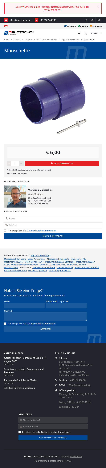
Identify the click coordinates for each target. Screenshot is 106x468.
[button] (98, 7)
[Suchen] (79, 33)
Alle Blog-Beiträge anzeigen (18, 387)
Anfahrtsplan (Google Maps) (74, 375)
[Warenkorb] (86, 33)
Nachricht (8, 311)
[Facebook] (86, 20)
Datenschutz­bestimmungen (41, 230)
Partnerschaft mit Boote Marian (20, 380)
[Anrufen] (36, 20)
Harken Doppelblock (37, 270)
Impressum (41, 460)
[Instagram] (99, 20)
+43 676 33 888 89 (39, 203)
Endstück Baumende (76, 264)
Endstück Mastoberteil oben (53, 264)
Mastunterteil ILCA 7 (13, 261)
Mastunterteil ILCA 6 (34, 261)
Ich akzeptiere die (32, 230)
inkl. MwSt (16, 170)
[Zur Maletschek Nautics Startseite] (19, 33)
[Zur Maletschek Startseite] (6, 26)
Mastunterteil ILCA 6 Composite (60, 261)
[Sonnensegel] (96, 26)
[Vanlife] (83, 26)
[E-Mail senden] (6, 20)
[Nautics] (70, 26)
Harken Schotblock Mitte (15, 270)
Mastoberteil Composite (58, 259)
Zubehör (28, 39)
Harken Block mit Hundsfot (87, 267)
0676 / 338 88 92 (52, 10)
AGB (69, 460)
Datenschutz (56, 460)
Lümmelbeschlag (65, 267)
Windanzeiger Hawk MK (60, 270)
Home (7, 39)
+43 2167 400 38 (47, 20)
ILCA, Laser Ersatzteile (46, 39)
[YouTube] (92, 20)
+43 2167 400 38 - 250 (41, 200)
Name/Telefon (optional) (57, 301)
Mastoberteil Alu (78, 259)
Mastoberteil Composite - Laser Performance (24, 259)
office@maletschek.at (20, 20)
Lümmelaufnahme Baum (43, 267)
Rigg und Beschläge (70, 39)
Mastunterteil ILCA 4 (85, 261)
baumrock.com (76, 456)
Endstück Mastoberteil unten (24, 264)
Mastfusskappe (11, 267)
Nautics (17, 39)
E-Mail (7, 301)
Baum (7, 264)
